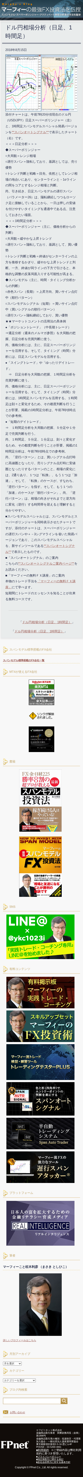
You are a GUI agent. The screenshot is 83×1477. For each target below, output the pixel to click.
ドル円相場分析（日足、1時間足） (47, 622)
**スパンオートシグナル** (30, 132)
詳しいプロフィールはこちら (19, 1340)
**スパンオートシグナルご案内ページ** (46, 563)
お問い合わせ (17, 1412)
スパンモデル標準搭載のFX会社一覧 (23, 660)
